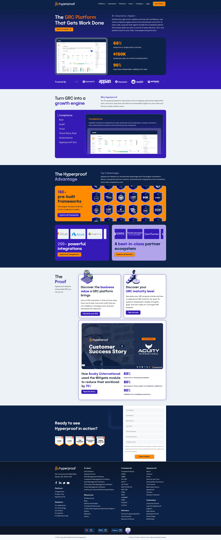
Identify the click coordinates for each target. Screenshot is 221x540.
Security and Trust (152, 479)
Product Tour (59, 494)
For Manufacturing (61, 516)
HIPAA (123, 474)
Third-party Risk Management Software (98, 484)
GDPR (123, 500)
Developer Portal (152, 514)
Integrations (59, 491)
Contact (149, 492)
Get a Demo (159, 4)
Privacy (131, 537)
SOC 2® (123, 482)
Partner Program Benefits (130, 514)
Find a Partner (126, 516)
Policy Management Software (94, 487)
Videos (86, 511)
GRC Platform (89, 471)
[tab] (71, 115)
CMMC (123, 477)
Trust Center (150, 484)
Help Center (150, 511)
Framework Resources (92, 506)
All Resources (89, 498)
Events (86, 516)
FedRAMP (124, 497)
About (148, 471)
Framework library (127, 471)
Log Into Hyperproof (153, 506)
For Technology (60, 508)
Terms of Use (145, 537)
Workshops (150, 519)
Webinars (87, 514)
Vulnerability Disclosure (154, 482)
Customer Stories (152, 503)
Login (148, 4)
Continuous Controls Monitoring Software (99, 489)
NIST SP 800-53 (126, 487)
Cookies (137, 537)
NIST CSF (124, 489)
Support (149, 508)
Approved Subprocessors (158, 537)
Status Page (150, 516)
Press (148, 477)
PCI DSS (124, 479)
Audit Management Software (94, 482)
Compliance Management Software (97, 479)
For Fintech (59, 510)
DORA (123, 492)
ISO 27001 (124, 484)
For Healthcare (60, 505)
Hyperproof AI (60, 497)
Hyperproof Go (89, 474)
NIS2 (123, 495)
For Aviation (59, 513)
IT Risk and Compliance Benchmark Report (99, 508)
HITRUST (124, 502)
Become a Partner (127, 519)
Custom (124, 505)
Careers (149, 474)
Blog (85, 501)
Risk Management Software (94, 477)
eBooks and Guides (91, 503)
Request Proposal (152, 495)
